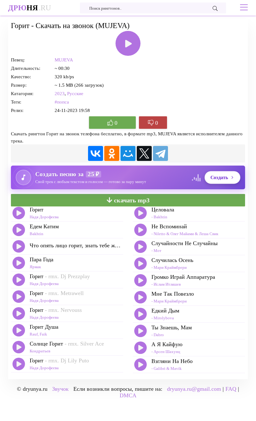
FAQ (230, 389)
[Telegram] (160, 153)
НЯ (29, 8)
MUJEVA (64, 59)
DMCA (128, 395)
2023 (60, 93)
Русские (75, 93)
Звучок (60, 389)
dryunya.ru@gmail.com (194, 389)
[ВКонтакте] (95, 153)
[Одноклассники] (111, 153)
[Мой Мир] (128, 153)
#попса (62, 101)
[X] (144, 153)
